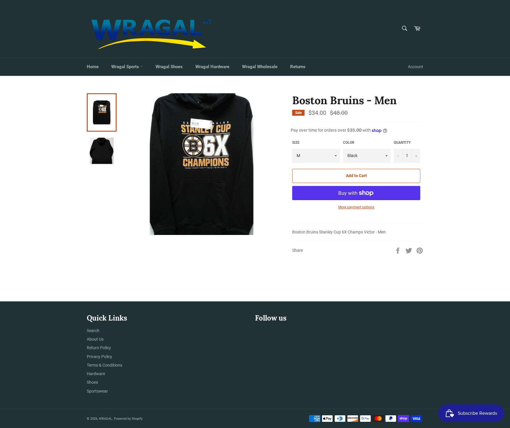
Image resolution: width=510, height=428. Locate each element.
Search (93, 330)
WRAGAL (105, 419)
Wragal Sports (125, 66)
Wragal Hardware (212, 66)
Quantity (402, 143)
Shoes (92, 382)
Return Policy (99, 347)
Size (296, 143)
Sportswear (97, 391)
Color (348, 143)
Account (415, 66)
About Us (95, 339)
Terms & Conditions (104, 365)
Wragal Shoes (169, 66)
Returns (297, 66)
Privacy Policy (99, 356)
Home (93, 66)
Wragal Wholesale (259, 66)
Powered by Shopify (128, 419)
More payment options (356, 207)
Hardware (96, 373)
